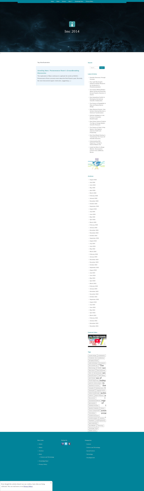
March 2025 (93, 222)
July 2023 (92, 272)
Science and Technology (47, 457)
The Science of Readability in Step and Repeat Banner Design (98, 105)
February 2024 (94, 254)
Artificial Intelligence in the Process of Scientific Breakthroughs (97, 117)
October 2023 (93, 264)
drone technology (101, 370)
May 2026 (92, 187)
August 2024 (93, 241)
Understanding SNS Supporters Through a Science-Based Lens (96, 143)
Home (52, 1)
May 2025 (92, 217)
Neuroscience (92, 398)
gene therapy (92, 378)
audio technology (93, 363)
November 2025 (94, 201)
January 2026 (93, 198)
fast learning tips (98, 373)
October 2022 (93, 296)
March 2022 (93, 315)
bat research (102, 363)
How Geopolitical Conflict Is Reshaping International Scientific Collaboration (97, 99)
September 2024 (94, 238)
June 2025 (93, 214)
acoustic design (92, 355)
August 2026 (93, 179)
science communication (94, 410)
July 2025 (92, 211)
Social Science (90, 450)
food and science (93, 375)
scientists (102, 418)
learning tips (92, 390)
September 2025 (94, 206)
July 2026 (92, 182)
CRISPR (99, 368)
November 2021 (94, 326)
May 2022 (92, 310)
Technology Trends (93, 428)
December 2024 (94, 230)
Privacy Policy (89, 1)
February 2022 (94, 318)
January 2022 (93, 320)
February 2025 (94, 225)
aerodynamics (101, 355)
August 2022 (93, 302)
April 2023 (92, 280)
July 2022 (92, 304)
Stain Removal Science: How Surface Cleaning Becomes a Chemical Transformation (98, 111)
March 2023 (93, 283)
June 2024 (93, 246)
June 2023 (93, 275)
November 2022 (94, 294)
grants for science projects (95, 383)
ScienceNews (92, 413)
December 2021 (94, 323)
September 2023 (94, 267)
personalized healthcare (94, 400)
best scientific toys (93, 365)
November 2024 (94, 232)
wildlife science (92, 430)
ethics (90, 373)
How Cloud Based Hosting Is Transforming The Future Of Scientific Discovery (97, 137)
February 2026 (94, 195)
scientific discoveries (94, 415)
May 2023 (92, 278)
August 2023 (93, 270)
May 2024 (92, 248)
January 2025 (93, 227)
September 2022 (94, 299)
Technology (100, 425)
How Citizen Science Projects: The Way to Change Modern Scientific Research (98, 123)
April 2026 (92, 190)
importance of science (94, 385)
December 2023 (94, 259)
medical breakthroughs (94, 393)
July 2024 (92, 243)
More (70, 1)
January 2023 (93, 288)
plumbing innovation (94, 405)
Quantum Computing (94, 408)
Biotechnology (92, 368)
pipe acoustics (92, 403)
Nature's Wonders (99, 395)
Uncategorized (90, 457)
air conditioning (100, 358)
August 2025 (93, 209)
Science (64, 1)
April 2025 (92, 219)
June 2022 (93, 307)
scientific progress (93, 418)
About (57, 1)
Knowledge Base (79, 1)
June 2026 (93, 185)
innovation (91, 388)
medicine (91, 395)
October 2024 (93, 235)
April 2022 (92, 312)
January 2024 (93, 256)
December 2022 (94, 291)
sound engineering (100, 420)
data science (92, 370)
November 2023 (94, 262)
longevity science (101, 390)
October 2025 (93, 203)
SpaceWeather (92, 425)
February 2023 (94, 286)
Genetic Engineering (94, 380)
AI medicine (91, 358)
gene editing (102, 375)
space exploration (93, 423)
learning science (100, 388)
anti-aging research (93, 360)
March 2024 (93, 251)
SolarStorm (91, 420)
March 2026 (93, 193)
